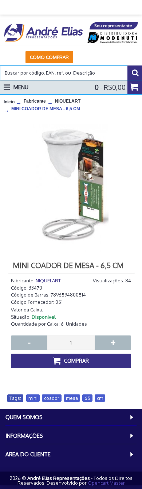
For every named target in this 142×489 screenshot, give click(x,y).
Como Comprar (49, 57)
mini (33, 398)
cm (100, 398)
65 (87, 398)
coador (51, 398)
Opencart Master (106, 483)
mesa (72, 398)
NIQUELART (48, 280)
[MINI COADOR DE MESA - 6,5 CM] (71, 188)
